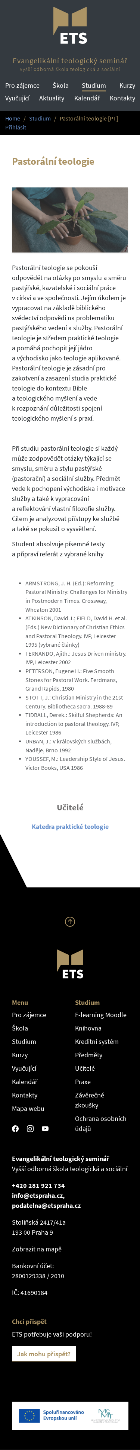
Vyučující (17, 98)
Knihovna (88, 1028)
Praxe (83, 1081)
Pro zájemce (22, 85)
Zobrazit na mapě (37, 1249)
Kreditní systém (97, 1041)
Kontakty (122, 98)
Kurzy (127, 85)
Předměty (88, 1055)
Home (12, 118)
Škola (61, 85)
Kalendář (87, 98)
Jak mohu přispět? (44, 1354)
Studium (94, 85)
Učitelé (85, 1068)
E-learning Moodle (101, 1014)
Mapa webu (28, 1108)
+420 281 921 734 (38, 1185)
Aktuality (51, 98)
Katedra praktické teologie (70, 826)
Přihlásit (15, 127)
